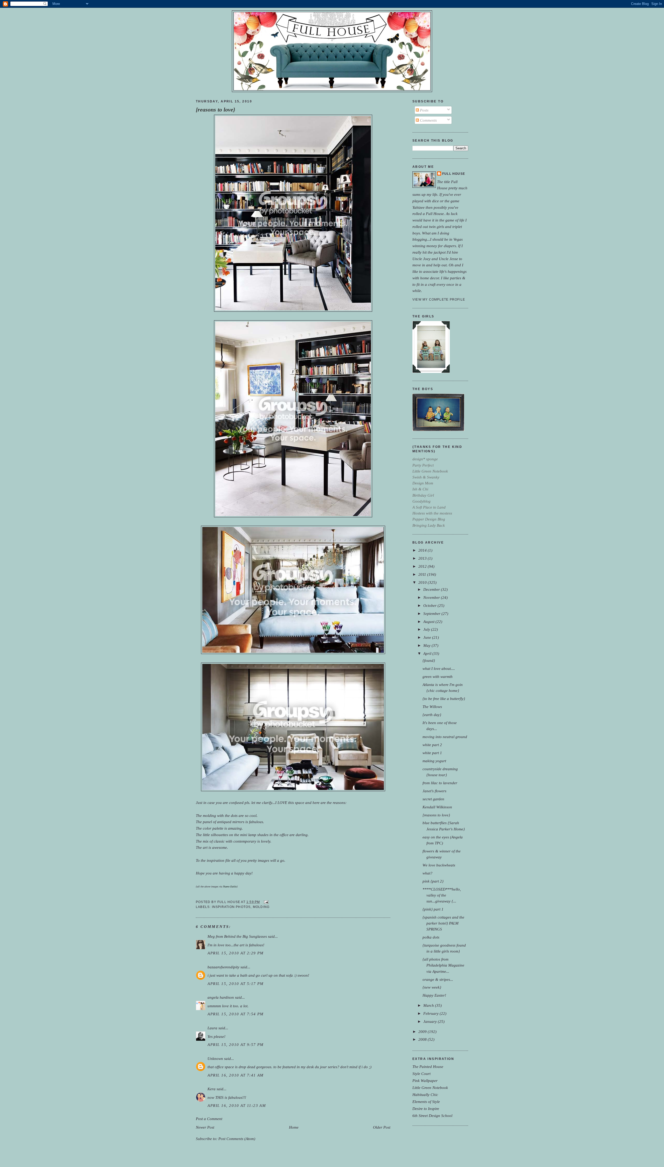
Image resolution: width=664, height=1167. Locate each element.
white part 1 (432, 753)
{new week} (432, 987)
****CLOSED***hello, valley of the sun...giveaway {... (442, 895)
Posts (423, 110)
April (427, 653)
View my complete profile (438, 299)
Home (294, 1127)
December (432, 589)
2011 (422, 574)
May (427, 645)
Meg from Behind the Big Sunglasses (237, 936)
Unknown (215, 1058)
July (427, 629)
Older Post (381, 1127)
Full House (453, 174)
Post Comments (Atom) (236, 1138)
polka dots (431, 937)
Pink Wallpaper (425, 1080)
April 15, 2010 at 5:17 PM (236, 983)
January (430, 1021)
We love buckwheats (439, 865)
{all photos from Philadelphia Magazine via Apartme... (443, 965)
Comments (428, 120)
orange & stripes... (438, 979)
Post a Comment (209, 1118)
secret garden (433, 799)
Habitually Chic (425, 1094)
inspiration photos (231, 907)
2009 (423, 1031)
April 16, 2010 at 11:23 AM (237, 1105)
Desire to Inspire (425, 1108)
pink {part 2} (433, 881)
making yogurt (434, 761)
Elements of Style (426, 1101)
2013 (423, 558)
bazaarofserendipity (223, 967)
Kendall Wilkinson (437, 807)
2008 (423, 1039)
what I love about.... (439, 668)
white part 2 (432, 744)
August (429, 621)
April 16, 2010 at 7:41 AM (236, 1075)
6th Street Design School (432, 1115)
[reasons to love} (215, 110)
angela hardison (221, 997)
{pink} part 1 (433, 909)
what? (427, 873)
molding (261, 907)
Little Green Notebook (430, 1087)
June (427, 637)
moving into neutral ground (445, 736)
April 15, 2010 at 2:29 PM (236, 953)
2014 (423, 550)
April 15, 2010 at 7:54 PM (236, 1014)
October (430, 605)
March (429, 1005)
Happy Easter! (434, 995)
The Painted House (427, 1066)
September (432, 613)
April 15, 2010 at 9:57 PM (236, 1044)
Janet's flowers (434, 791)
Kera (212, 1089)
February (431, 1013)
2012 (423, 566)
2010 (423, 582)
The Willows (432, 706)
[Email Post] (265, 902)
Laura (212, 1028)
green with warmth (438, 676)
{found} (429, 660)
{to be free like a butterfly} (444, 698)
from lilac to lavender (440, 783)
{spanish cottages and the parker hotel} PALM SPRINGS (443, 923)
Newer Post (205, 1127)
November (432, 597)
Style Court (421, 1073)
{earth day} (432, 714)
